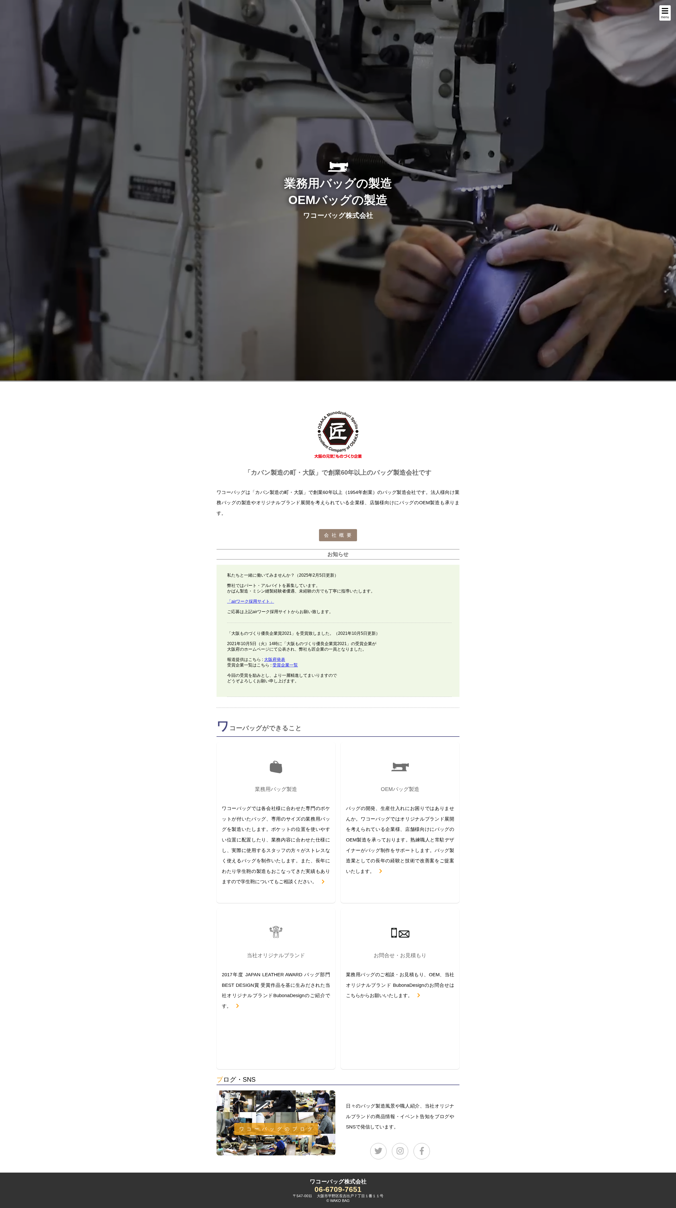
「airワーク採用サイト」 (250, 601)
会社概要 (339, 535)
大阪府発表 (274, 659)
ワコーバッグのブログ (277, 1129)
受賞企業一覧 (285, 665)
